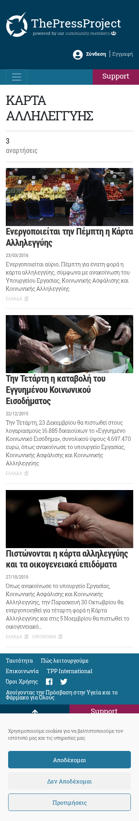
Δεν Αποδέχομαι (69, 781)
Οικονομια (44, 636)
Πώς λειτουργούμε (65, 660)
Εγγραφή (122, 53)
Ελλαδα (14, 299)
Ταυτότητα (19, 660)
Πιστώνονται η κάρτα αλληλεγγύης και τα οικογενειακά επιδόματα (67, 559)
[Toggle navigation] (16, 77)
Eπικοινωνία (22, 671)
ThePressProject (76, 23)
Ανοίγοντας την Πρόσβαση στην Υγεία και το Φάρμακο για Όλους (62, 695)
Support (115, 76)
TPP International (69, 671)
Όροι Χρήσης (22, 681)
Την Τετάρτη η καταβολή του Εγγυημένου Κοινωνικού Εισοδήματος (55, 389)
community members (88, 33)
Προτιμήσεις (70, 802)
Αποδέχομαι (69, 760)
